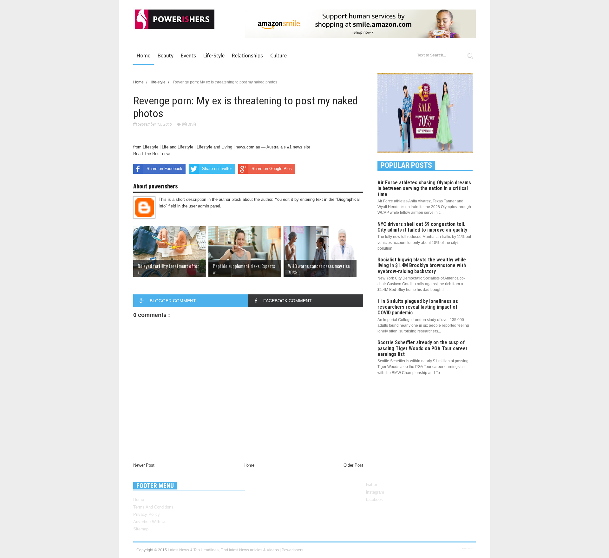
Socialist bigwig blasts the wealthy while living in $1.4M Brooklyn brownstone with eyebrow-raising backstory (421, 265)
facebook (374, 499)
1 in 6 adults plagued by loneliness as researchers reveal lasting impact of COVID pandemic (417, 307)
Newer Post (143, 465)
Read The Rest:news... (154, 153)
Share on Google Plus (272, 168)
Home (143, 55)
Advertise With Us (150, 521)
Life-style (214, 55)
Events (188, 55)
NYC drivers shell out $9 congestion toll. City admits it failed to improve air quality (422, 227)
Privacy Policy (146, 514)
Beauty (166, 55)
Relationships (247, 55)
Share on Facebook (164, 168)
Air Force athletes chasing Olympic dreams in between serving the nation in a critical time (424, 188)
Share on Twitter (217, 168)
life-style (189, 124)
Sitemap (140, 529)
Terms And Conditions (153, 507)
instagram (375, 492)
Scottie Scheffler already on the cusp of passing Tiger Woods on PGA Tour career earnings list (422, 348)
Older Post (353, 465)
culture (278, 55)
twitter (371, 484)
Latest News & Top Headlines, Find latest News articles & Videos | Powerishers (235, 550)
